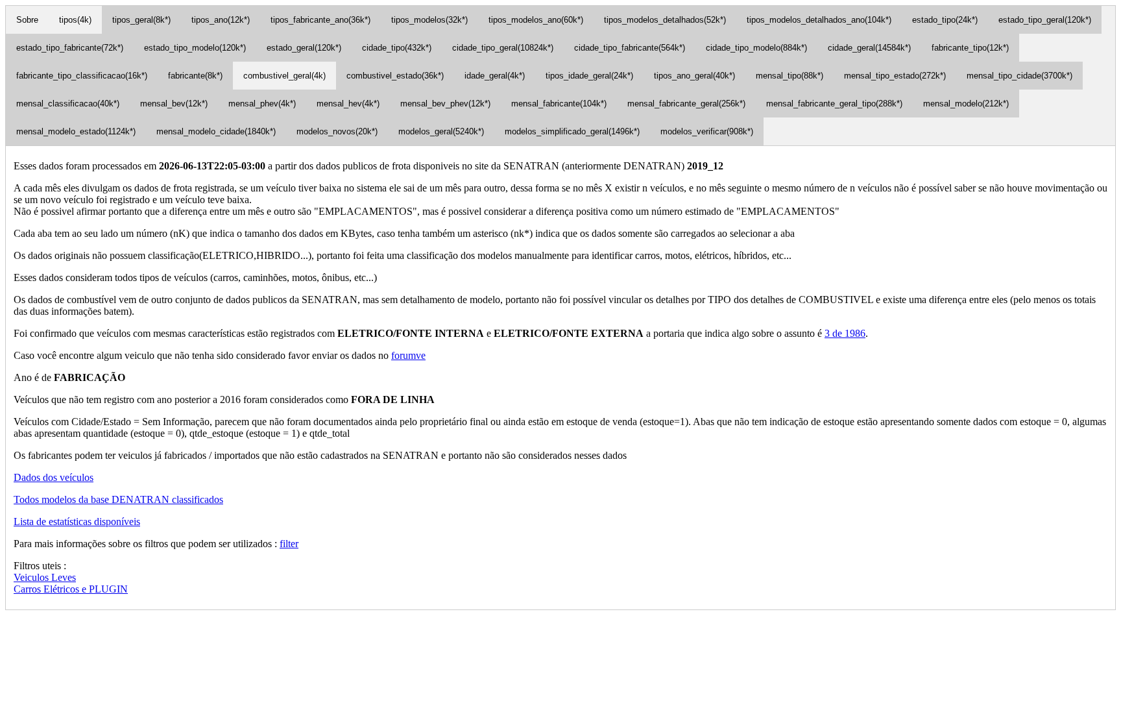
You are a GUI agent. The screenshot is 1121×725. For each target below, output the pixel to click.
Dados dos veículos (53, 477)
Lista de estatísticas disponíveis (77, 521)
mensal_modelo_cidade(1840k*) (216, 131)
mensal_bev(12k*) (174, 103)
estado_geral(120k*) (304, 48)
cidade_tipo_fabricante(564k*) (629, 48)
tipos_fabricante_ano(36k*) (320, 20)
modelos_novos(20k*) (337, 131)
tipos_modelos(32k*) (429, 20)
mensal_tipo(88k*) (789, 75)
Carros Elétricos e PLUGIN (71, 589)
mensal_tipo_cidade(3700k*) (1019, 75)
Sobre (27, 20)
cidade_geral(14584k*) (869, 48)
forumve (408, 355)
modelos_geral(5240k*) (441, 131)
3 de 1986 (845, 333)
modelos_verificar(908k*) (706, 131)
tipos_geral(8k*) (141, 20)
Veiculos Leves (45, 577)
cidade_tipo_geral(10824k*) (502, 48)
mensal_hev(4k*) (348, 103)
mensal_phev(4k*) (262, 103)
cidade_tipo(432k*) (396, 48)
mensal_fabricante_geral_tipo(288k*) (834, 103)
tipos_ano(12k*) (220, 20)
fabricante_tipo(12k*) (970, 48)
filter (289, 543)
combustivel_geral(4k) (284, 75)
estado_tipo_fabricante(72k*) (69, 48)
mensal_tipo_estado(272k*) (895, 75)
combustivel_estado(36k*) (395, 75)
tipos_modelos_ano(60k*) (535, 20)
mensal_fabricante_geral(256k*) (686, 103)
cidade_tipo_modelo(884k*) (756, 48)
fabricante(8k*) (195, 75)
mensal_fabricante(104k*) (559, 103)
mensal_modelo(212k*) (966, 103)
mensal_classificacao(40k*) (67, 103)
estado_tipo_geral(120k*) (1044, 20)
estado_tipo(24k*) (945, 20)
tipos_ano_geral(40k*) (694, 75)
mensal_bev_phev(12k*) (445, 103)
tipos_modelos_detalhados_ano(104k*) (819, 20)
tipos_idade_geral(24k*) (589, 75)
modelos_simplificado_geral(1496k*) (572, 131)
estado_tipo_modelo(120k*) (195, 48)
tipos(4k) (75, 20)
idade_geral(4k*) (494, 75)
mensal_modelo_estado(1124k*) (76, 131)
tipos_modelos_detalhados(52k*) (665, 20)
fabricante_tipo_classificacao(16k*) (81, 75)
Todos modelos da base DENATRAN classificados (118, 499)
